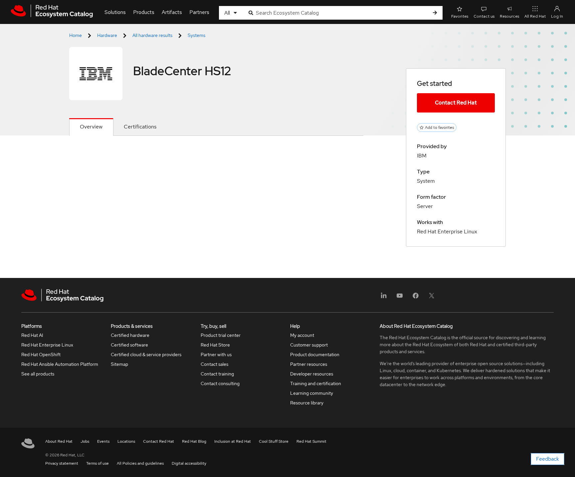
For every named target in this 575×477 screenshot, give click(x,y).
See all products (37, 374)
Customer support (309, 345)
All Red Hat (535, 16)
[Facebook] (416, 297)
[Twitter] (432, 297)
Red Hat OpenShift (41, 355)
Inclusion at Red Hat (232, 441)
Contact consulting (220, 383)
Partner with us (216, 355)
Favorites (459, 16)
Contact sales (214, 364)
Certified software (129, 345)
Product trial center (221, 335)
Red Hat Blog (194, 441)
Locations (126, 441)
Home (75, 35)
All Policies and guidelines (140, 463)
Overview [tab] (91, 126)
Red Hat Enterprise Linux (47, 345)
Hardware (107, 35)
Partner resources (308, 364)
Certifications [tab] (140, 126)
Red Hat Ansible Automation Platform (59, 364)
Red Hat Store (215, 345)
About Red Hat (59, 441)
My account (302, 335)
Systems (196, 35)
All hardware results (152, 35)
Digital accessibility (189, 463)
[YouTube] (400, 297)
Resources (509, 16)
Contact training (217, 374)
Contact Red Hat (456, 102)
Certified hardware (130, 335)
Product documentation (314, 355)
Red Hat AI (32, 335)
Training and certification (315, 383)
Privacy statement (61, 463)
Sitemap (119, 364)
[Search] (435, 13)
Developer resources (311, 374)
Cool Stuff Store (273, 441)
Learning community (311, 393)
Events (103, 441)
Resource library (306, 403)
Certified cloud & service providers (146, 355)
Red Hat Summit (311, 441)
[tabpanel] (216, 152)
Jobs (85, 441)
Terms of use (97, 463)
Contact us (484, 16)
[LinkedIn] (384, 297)
